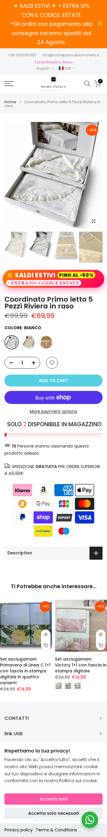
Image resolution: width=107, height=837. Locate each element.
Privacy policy (18, 830)
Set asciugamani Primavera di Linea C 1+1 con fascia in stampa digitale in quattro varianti (25, 671)
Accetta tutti (53, 799)
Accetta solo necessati (53, 813)
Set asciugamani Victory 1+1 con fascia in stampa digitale (80, 665)
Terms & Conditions (56, 830)
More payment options (53, 411)
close (100, 23)
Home (10, 102)
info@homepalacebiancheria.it (70, 55)
